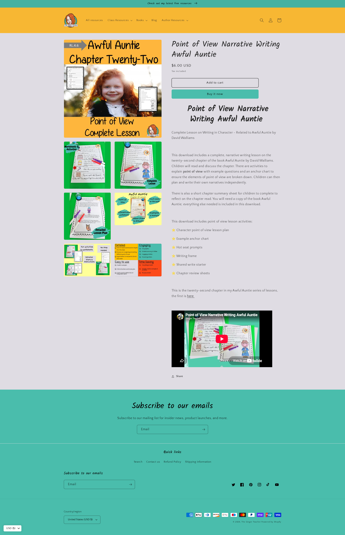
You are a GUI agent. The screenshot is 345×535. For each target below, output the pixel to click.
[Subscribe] (203, 429)
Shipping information (198, 461)
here (190, 296)
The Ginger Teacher (251, 522)
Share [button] (179, 376)
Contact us (153, 461)
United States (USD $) (80, 519)
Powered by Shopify (271, 522)
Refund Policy (172, 461)
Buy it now (215, 94)
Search (138, 461)
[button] (119, 20)
